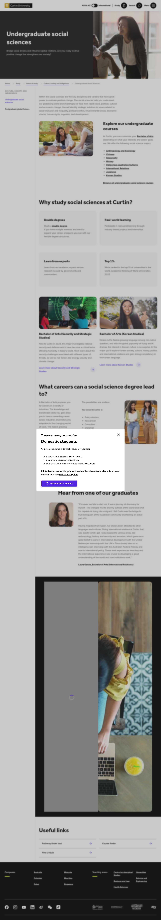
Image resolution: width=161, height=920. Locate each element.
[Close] (118, 435)
